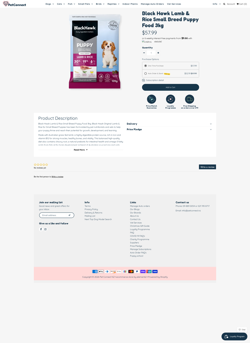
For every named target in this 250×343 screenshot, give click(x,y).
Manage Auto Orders (152, 4)
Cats (59, 4)
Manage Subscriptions (140, 249)
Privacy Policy (91, 209)
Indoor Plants (130, 4)
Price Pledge (136, 246)
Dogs (48, 4)
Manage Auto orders (140, 206)
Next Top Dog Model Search (98, 219)
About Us (134, 216)
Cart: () (243, 4)
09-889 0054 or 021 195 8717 (196, 206)
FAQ (132, 232)
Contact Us (135, 219)
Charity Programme (139, 239)
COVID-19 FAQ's (137, 236)
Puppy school (136, 256)
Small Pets (84, 4)
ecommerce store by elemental (131, 277)
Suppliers (134, 242)
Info (215, 4)
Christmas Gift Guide (139, 226)
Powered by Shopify (158, 277)
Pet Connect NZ (107, 277)
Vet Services (174, 4)
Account (231, 4)
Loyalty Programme (140, 229)
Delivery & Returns (93, 212)
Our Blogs (135, 209)
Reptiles (112, 4)
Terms (88, 206)
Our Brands (135, 212)
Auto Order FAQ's (138, 252)
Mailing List (90, 216)
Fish (70, 4)
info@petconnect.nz (191, 210)
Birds (99, 4)
